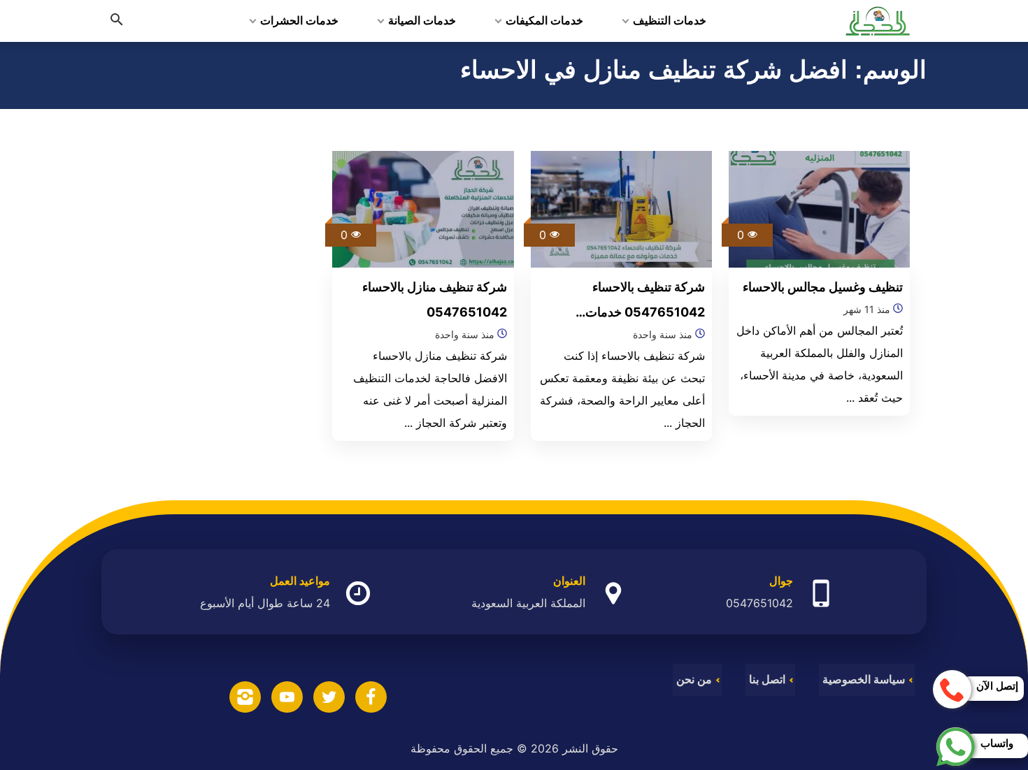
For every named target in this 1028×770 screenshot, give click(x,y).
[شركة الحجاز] (878, 21)
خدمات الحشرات (299, 21)
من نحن (694, 679)
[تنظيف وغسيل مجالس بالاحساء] (820, 208)
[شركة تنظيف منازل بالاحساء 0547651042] (423, 208)
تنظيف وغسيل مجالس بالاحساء (823, 286)
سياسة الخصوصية (863, 679)
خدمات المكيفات (544, 21)
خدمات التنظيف (669, 21)
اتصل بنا (767, 679)
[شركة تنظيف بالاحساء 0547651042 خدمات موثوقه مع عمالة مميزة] (622, 208)
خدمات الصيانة (422, 21)
